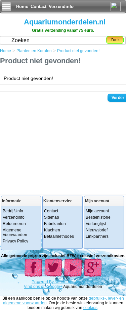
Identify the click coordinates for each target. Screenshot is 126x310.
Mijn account (97, 211)
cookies (90, 307)
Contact (38, 6)
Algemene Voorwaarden (15, 232)
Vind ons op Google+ (43, 286)
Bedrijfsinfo (13, 211)
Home (22, 6)
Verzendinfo (61, 6)
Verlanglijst (96, 223)
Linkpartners (97, 236)
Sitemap (51, 217)
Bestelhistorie (98, 217)
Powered (40, 282)
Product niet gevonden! (78, 50)
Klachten (52, 230)
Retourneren (14, 223)
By (51, 282)
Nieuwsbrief (97, 230)
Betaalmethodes (59, 236)
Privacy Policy (15, 241)
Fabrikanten (55, 223)
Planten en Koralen (34, 50)
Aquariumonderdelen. (74, 282)
